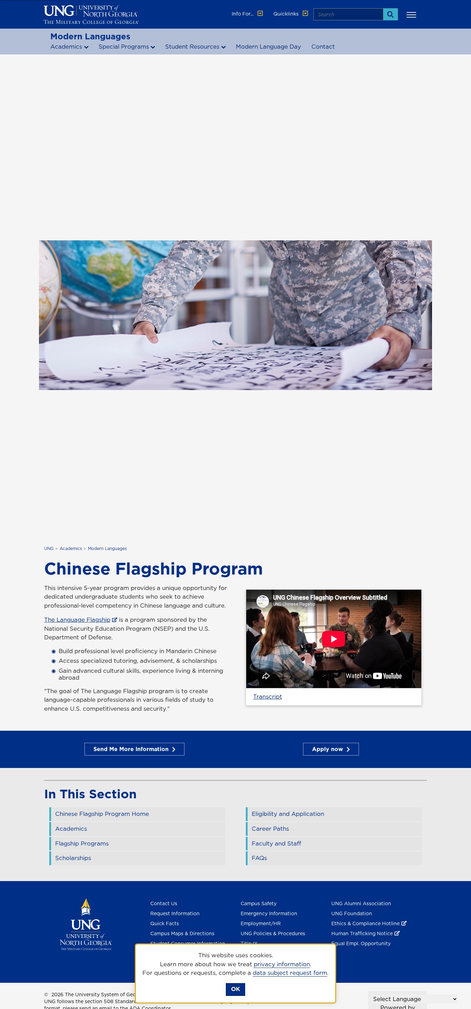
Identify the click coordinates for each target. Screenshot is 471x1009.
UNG (48, 548)
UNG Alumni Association (361, 903)
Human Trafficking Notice (362, 933)
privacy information (282, 964)
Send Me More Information (131, 749)
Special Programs (124, 46)
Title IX (249, 943)
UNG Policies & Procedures (273, 933)
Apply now (327, 749)
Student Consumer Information (187, 943)
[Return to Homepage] (86, 924)
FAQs (259, 858)
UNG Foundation (351, 913)
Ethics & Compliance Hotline (365, 923)
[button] (412, 14)
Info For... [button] (243, 13)
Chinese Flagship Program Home (102, 814)
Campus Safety (259, 903)
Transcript (267, 696)
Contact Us (163, 903)
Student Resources (192, 46)
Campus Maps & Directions (182, 933)
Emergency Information (269, 913)
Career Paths (270, 829)
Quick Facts (164, 923)
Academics (66, 46)
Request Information (175, 913)
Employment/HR (261, 923)
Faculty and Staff (276, 843)
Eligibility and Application (288, 814)
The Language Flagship (77, 620)
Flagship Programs (82, 843)
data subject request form (290, 973)
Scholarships (73, 858)
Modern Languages (90, 36)
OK (235, 989)
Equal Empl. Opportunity (361, 943)
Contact (323, 46)
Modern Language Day (268, 46)
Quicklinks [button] (286, 13)
